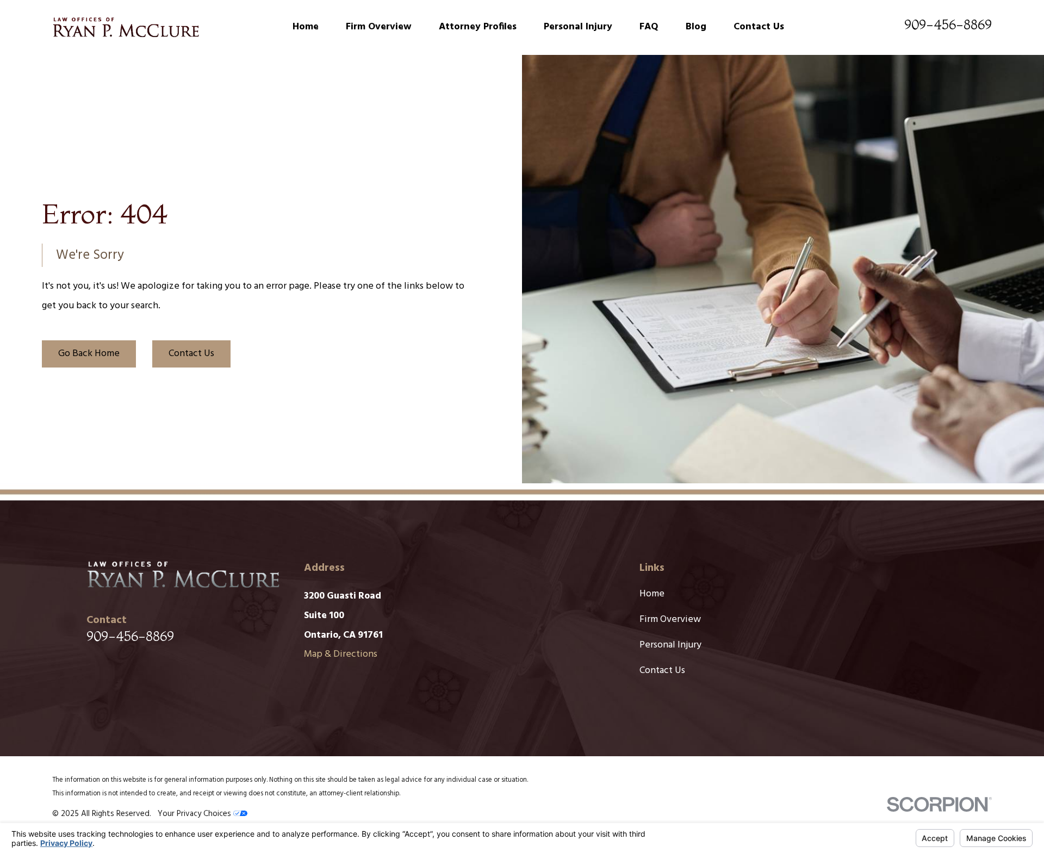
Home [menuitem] (306, 27)
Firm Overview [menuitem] (379, 27)
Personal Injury (670, 645)
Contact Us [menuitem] (759, 27)
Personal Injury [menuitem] (578, 27)
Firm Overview (670, 619)
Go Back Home (89, 354)
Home (651, 594)
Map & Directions (340, 654)
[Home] (125, 27)
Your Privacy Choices (195, 813)
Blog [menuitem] (696, 27)
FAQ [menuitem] (648, 27)
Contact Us (191, 354)
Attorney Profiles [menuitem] (478, 27)
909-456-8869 (948, 24)
